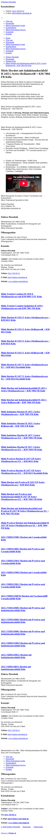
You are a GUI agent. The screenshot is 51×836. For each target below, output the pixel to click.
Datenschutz (38, 827)
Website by (8, 833)
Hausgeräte (10, 23)
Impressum (27, 827)
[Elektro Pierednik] (8, 2)
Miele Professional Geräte (15, 26)
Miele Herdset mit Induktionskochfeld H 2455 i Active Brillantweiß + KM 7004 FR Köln (26, 64)
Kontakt (9, 34)
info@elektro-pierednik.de (22, 13)
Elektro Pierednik (12, 57)
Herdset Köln (11, 61)
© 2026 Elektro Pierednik (10, 827)
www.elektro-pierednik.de (18, 281)
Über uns (9, 21)
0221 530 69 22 (18, 11)
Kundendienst (11, 28)
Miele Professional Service (16, 30)
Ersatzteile (9, 32)
